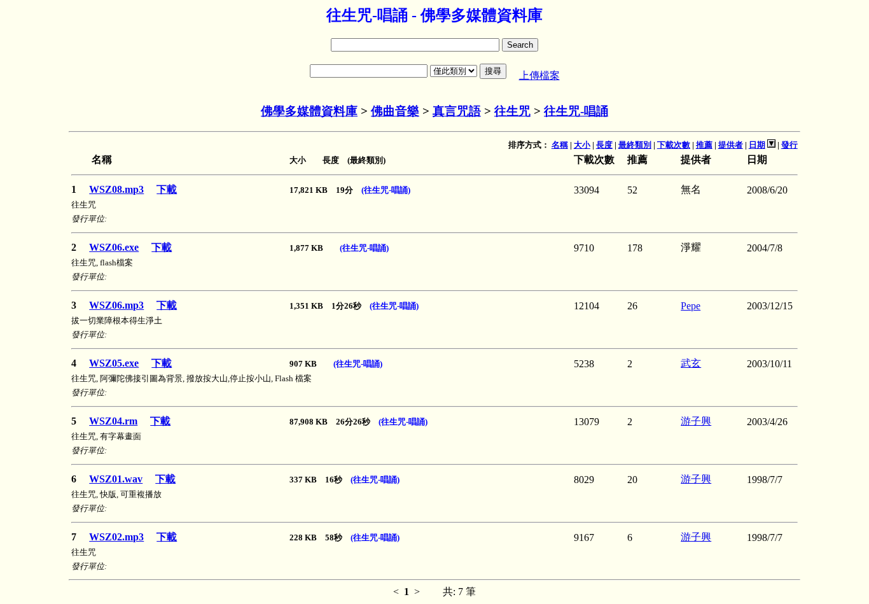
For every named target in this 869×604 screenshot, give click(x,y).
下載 (166, 189)
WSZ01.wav (116, 479)
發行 (789, 145)
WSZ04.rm (113, 421)
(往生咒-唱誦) (385, 190)
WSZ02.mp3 (116, 536)
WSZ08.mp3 (116, 189)
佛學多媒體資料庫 (309, 111)
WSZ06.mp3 (116, 305)
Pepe (690, 305)
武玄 (691, 363)
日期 (757, 145)
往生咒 (512, 111)
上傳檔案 (539, 75)
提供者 (730, 145)
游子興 (696, 421)
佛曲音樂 (395, 111)
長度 (604, 145)
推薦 (704, 145)
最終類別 (634, 145)
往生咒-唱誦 (576, 111)
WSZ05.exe (114, 363)
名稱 (560, 145)
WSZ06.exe (114, 247)
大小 (582, 145)
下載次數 (673, 145)
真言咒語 (457, 111)
